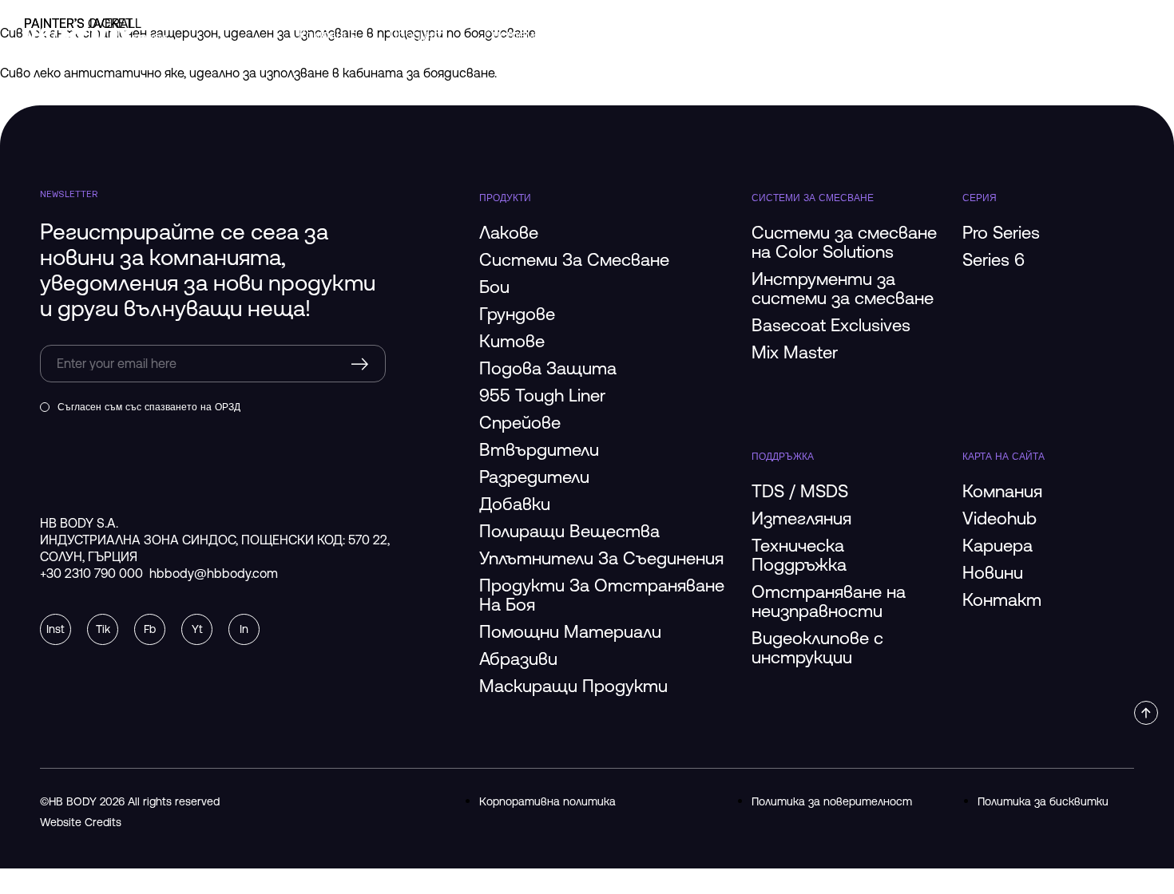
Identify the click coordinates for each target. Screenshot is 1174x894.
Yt (197, 629)
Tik (103, 629)
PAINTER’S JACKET (78, 23)
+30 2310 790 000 (91, 573)
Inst (55, 629)
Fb (150, 629)
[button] (1146, 713)
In (244, 629)
